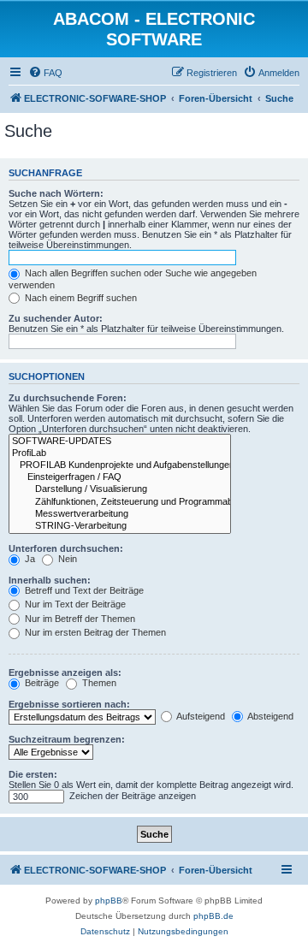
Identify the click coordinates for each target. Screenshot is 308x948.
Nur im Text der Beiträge (74, 604)
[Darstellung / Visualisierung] (119, 489)
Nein (66, 559)
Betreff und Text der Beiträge (83, 590)
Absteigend (269, 716)
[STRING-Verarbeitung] (119, 526)
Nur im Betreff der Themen (78, 618)
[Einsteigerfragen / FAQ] (119, 477)
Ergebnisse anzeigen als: (65, 672)
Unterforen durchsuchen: (66, 548)
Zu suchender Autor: (56, 318)
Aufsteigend (200, 716)
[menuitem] (45, 72)
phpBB (108, 900)
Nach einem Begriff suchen (79, 298)
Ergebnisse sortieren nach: (69, 704)
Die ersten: (33, 774)
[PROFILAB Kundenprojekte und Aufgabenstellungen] (119, 465)
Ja (28, 559)
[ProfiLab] (119, 453)
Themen (98, 683)
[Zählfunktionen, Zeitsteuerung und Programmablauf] (119, 502)
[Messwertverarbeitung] (119, 514)
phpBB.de (213, 916)
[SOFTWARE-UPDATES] (119, 441)
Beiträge (40, 683)
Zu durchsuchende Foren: (68, 398)
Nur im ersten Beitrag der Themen (94, 632)
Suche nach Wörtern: (56, 193)
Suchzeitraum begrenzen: (67, 739)
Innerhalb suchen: (50, 580)
